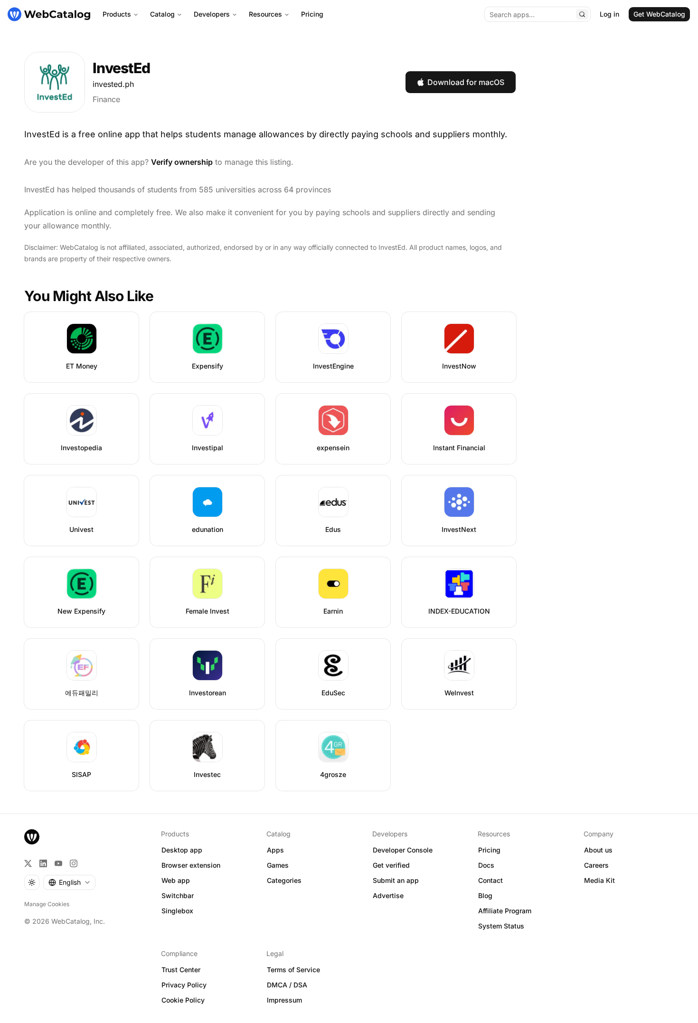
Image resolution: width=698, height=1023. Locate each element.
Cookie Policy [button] (183, 1000)
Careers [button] (596, 865)
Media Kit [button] (599, 880)
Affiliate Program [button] (504, 911)
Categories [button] (284, 880)
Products (117, 14)
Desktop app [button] (181, 850)
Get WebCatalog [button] (659, 14)
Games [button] (278, 865)
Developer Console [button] (403, 850)
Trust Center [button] (180, 970)
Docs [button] (486, 865)
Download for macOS (465, 82)
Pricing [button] (489, 850)
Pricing (312, 14)
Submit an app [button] (396, 880)
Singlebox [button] (177, 911)
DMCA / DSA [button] (287, 985)
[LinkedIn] (43, 863)
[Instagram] (73, 863)
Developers (212, 14)
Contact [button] (490, 880)
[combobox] (69, 882)
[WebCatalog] (31, 836)
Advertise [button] (388, 895)
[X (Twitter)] (28, 863)
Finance (106, 99)
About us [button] (598, 850)
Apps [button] (275, 850)
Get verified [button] (391, 865)
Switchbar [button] (177, 895)
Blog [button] (485, 895)
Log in (609, 14)
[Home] (49, 14)
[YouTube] (58, 863)
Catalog (162, 14)
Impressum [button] (284, 1000)
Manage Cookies (46, 904)
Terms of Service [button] (293, 970)
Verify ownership (182, 162)
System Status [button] (501, 926)
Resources (265, 14)
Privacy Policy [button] (184, 985)
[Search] (582, 14)
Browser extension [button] (190, 865)
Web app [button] (175, 880)
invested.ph (113, 84)
